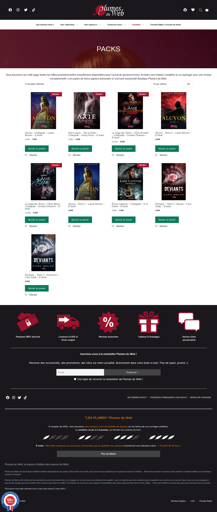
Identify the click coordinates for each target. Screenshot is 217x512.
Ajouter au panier (36, 148)
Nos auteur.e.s (90, 25)
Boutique (136, 25)
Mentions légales (178, 501)
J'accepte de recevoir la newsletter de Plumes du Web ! (109, 379)
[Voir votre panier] (207, 10)
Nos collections (68, 25)
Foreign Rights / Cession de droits (165, 25)
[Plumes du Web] (108, 10)
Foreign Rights (206, 501)
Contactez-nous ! (115, 25)
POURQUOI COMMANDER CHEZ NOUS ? (169, 397)
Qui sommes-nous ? (45, 25)
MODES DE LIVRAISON (200, 397)
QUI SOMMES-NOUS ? (137, 397)
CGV (193, 501)
